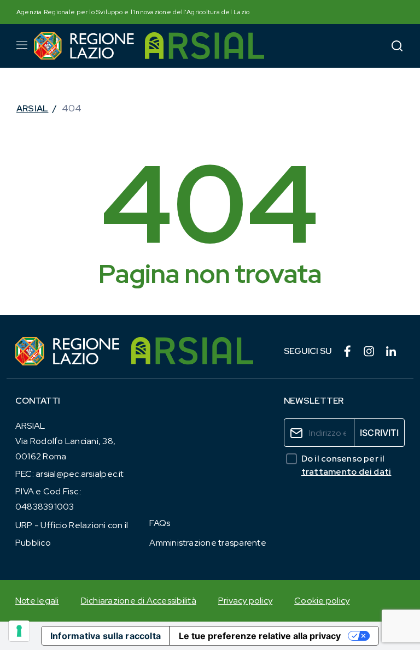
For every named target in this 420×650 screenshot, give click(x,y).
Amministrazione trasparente (207, 542)
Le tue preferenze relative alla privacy (260, 635)
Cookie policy (321, 600)
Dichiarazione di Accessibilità (138, 600)
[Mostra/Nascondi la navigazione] (21, 44)
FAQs (159, 523)
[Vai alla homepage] (84, 46)
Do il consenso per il (346, 465)
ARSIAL (32, 108)
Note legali (37, 600)
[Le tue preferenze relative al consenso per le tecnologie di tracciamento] (19, 631)
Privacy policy (245, 600)
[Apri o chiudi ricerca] (397, 45)
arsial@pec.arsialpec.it (80, 474)
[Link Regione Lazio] (67, 351)
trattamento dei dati (346, 471)
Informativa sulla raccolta (105, 635)
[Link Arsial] (192, 351)
